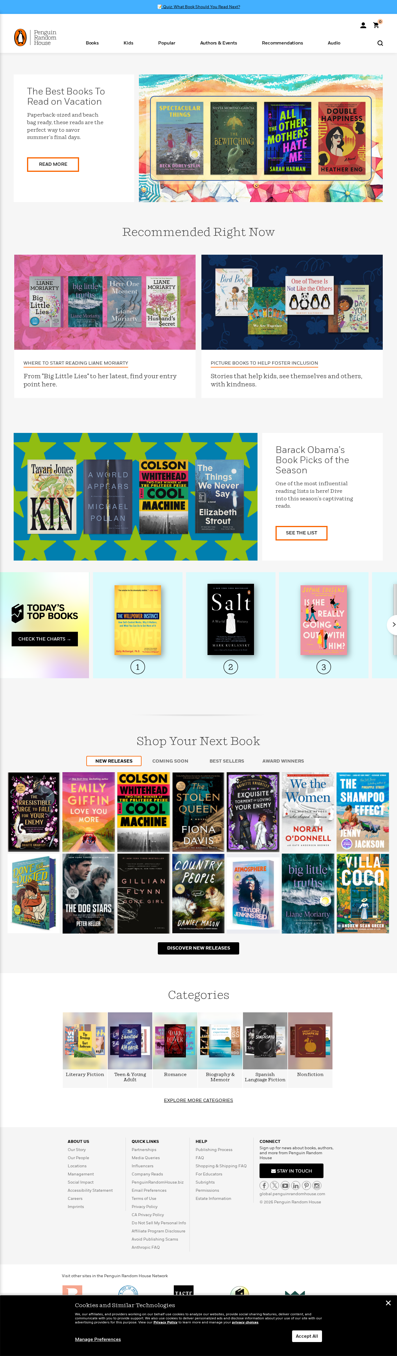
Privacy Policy (145, 1206)
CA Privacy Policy (148, 1215)
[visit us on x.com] (274, 1185)
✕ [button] (388, 1304)
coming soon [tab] (170, 761)
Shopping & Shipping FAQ (221, 1166)
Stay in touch (294, 1171)
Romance (175, 1075)
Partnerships (144, 1149)
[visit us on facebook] (264, 1185)
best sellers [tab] (227, 761)
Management (81, 1174)
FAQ (200, 1158)
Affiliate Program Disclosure (158, 1231)
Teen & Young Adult (130, 1077)
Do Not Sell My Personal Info (159, 1223)
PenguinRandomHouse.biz (158, 1182)
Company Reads (147, 1174)
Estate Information (213, 1198)
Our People (78, 1158)
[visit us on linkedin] (295, 1185)
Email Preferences (149, 1190)
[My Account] (363, 23)
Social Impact (81, 1182)
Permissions (207, 1190)
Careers (75, 1198)
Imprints (76, 1206)
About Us (78, 1141)
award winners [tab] (283, 761)
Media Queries (146, 1158)
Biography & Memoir (220, 1077)
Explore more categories (198, 1100)
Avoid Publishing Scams (155, 1239)
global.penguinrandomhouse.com (292, 1194)
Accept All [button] (307, 1336)
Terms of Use (144, 1198)
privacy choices (245, 1322)
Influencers (142, 1166)
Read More (53, 164)
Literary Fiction (85, 1075)
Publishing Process (214, 1149)
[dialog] (198, 1326)
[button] (92, 42)
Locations (77, 1166)
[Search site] (380, 43)
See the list (301, 533)
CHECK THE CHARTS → (44, 639)
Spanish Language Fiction (265, 1077)
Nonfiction (310, 1075)
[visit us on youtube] (285, 1185)
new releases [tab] (114, 761)
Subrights (205, 1182)
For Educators (209, 1174)
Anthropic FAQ (146, 1247)
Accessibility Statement (90, 1190)
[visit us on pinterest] (306, 1185)
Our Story (77, 1149)
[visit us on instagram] (316, 1185)
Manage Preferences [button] (98, 1339)
